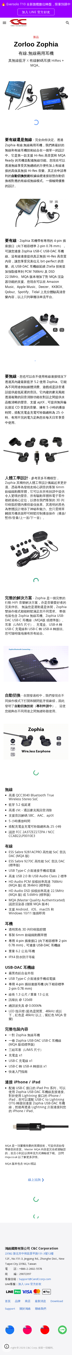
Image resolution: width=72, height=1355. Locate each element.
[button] (4, 23)
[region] (36, 9)
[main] (36, 52)
